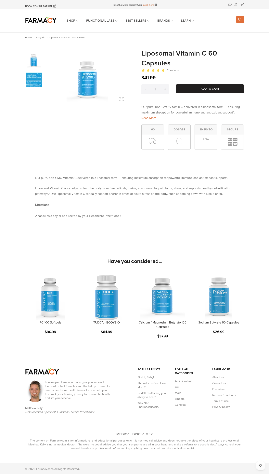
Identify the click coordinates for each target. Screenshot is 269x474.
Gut (177, 387)
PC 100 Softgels (50, 322)
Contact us (219, 383)
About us (218, 377)
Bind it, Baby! (145, 377)
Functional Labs (100, 20)
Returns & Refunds (224, 395)
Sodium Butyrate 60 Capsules (218, 322)
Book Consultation (38, 6)
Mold (178, 393)
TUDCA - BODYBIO (106, 322)
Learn (186, 20)
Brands (164, 20)
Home (28, 37)
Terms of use (220, 401)
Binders (180, 399)
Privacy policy (221, 407)
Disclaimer (218, 389)
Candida (180, 404)
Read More (148, 118)
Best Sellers (136, 20)
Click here (148, 5)
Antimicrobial (183, 381)
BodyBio (40, 37)
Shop (71, 20)
